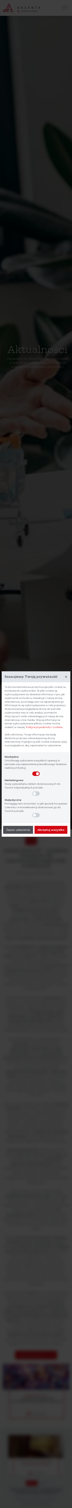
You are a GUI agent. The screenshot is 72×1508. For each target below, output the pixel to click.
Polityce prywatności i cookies (44, 727)
